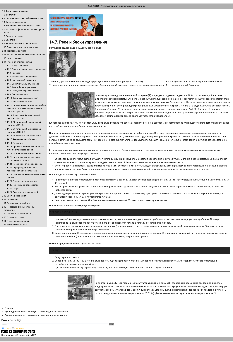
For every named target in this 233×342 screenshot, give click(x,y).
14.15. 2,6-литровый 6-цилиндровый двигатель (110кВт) (24, 130)
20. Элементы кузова (14, 217)
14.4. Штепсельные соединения (22, 76)
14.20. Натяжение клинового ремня (24, 153)
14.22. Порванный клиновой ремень (24, 164)
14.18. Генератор (15, 143)
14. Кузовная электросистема (18, 62)
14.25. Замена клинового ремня (22, 181)
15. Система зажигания (15, 196)
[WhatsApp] (25, 331)
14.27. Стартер (13, 188)
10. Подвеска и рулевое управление (21, 47)
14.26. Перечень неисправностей (22, 185)
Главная (9, 308)
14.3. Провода (13, 73)
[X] (18, 331)
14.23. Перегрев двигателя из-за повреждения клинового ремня (22, 169)
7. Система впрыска (13, 36)
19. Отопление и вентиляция (17, 214)
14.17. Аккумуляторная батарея (22, 139)
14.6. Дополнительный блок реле (23, 84)
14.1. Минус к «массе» (17, 65)
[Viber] (21, 331)
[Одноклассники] (10, 331)
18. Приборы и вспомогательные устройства (19, 208)
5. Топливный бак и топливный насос (22, 25)
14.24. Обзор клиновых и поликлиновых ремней (26, 176)
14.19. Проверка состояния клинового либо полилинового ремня (25, 148)
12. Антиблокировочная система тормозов (24, 54)
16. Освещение (11, 199)
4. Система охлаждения (15, 22)
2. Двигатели (10, 15)
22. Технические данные (15, 224)
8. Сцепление (10, 40)
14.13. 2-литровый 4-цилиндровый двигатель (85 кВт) (23, 117)
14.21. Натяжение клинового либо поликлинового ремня (23, 159)
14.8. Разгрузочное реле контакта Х (24, 91)
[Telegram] (14, 331)
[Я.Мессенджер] (3, 331)
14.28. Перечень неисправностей (22, 192)
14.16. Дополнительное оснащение (24, 135)
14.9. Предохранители (17, 94)
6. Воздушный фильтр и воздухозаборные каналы (24, 31)
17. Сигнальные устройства (17, 203)
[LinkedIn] (33, 331)
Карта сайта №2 (27, 335)
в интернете (19, 328)
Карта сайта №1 (9, 335)
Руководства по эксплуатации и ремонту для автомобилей (36, 311)
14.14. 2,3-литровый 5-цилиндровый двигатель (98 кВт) (24, 123)
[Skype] (29, 331)
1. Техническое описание (16, 11)
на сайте (8, 328)
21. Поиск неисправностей (16, 221)
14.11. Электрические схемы (20, 102)
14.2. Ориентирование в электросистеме (26, 69)
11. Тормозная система (15, 51)
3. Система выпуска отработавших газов (23, 18)
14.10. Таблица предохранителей (22, 98)
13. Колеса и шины (13, 58)
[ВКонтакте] (6, 331)
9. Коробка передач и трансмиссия (20, 43)
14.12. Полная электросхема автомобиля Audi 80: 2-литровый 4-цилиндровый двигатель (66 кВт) (26, 108)
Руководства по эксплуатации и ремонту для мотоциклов (36, 315)
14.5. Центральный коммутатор (22, 80)
